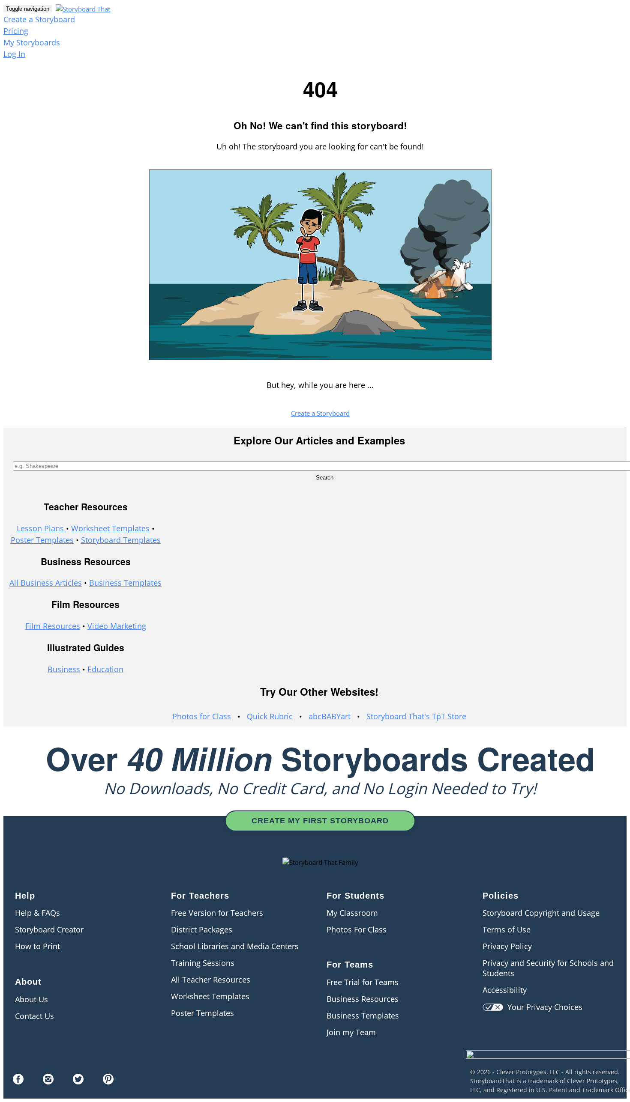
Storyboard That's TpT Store (416, 716)
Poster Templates (42, 540)
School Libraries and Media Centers (235, 946)
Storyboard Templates (121, 540)
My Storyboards (31, 42)
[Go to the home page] (82, 8)
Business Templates (125, 583)
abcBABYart (330, 716)
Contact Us (34, 1016)
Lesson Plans (41, 528)
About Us (31, 999)
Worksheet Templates (110, 528)
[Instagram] (48, 1081)
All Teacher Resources (210, 979)
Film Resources (52, 626)
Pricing (15, 31)
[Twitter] (78, 1081)
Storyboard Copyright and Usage (541, 913)
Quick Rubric (270, 716)
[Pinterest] (108, 1081)
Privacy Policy (507, 946)
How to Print (37, 946)
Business (64, 669)
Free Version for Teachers (217, 913)
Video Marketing (116, 626)
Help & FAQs (37, 913)
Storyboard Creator (49, 929)
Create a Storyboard (39, 19)
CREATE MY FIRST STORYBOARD (320, 820)
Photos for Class (201, 716)
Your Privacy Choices (542, 1007)
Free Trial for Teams (363, 982)
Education (105, 669)
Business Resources (363, 999)
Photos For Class (357, 929)
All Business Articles (45, 583)
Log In (14, 54)
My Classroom (352, 913)
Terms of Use (507, 929)
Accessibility (505, 990)
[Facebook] (18, 1081)
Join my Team (351, 1032)
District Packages (201, 929)
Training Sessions (202, 963)
